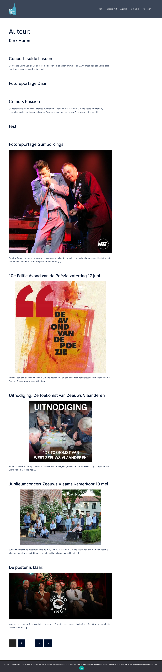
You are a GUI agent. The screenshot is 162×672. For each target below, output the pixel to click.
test (12, 126)
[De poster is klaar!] (60, 596)
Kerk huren (134, 9)
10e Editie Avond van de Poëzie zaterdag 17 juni (54, 275)
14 (39, 643)
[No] (159, 666)
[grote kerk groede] (12, 8)
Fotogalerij (147, 9)
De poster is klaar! (26, 567)
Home (101, 9)
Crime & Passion (24, 101)
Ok (81, 668)
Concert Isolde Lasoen (30, 58)
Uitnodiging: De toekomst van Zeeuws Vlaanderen (57, 395)
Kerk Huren (19, 40)
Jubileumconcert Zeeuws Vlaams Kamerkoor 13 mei (58, 484)
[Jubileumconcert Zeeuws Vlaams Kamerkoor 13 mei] (60, 517)
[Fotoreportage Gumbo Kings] (60, 201)
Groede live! (112, 9)
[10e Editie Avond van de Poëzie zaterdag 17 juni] (60, 327)
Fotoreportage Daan (28, 83)
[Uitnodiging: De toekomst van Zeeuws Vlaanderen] (60, 431)
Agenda (123, 9)
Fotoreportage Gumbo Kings (36, 144)
